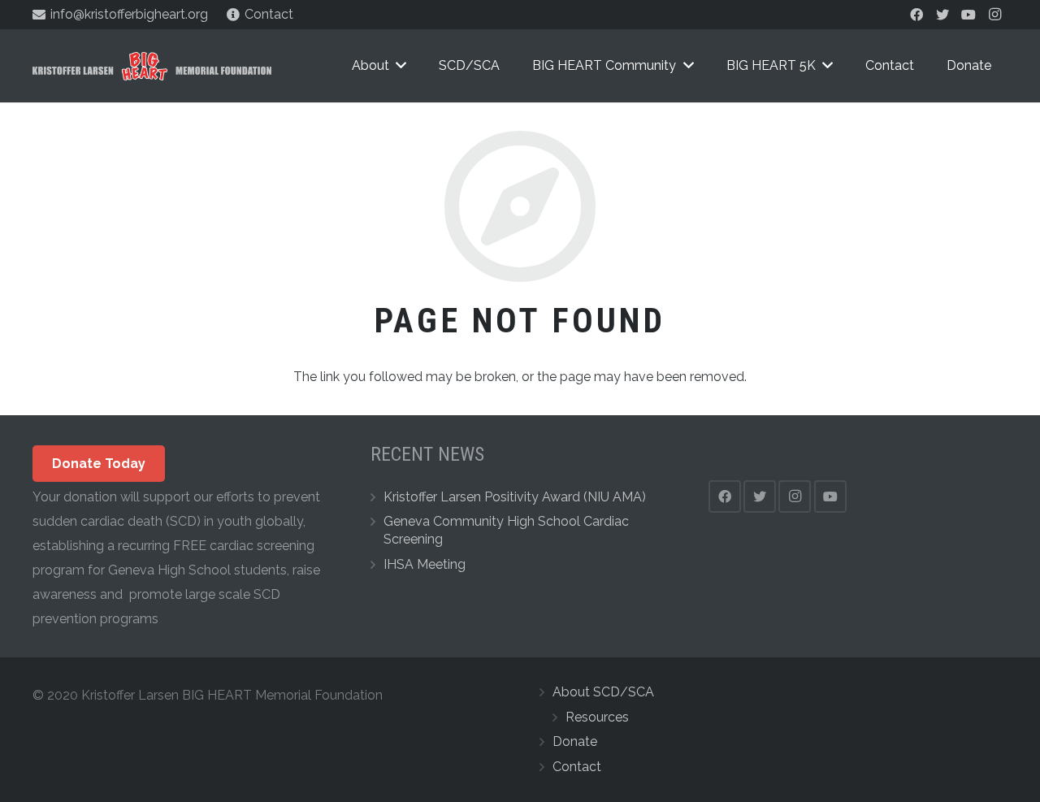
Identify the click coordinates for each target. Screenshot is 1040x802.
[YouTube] (969, 15)
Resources (597, 717)
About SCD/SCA (603, 692)
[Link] (151, 66)
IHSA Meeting (425, 564)
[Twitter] (943, 15)
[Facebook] (917, 15)
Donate (574, 741)
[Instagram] (995, 15)
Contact (576, 766)
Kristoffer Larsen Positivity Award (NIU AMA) (515, 497)
